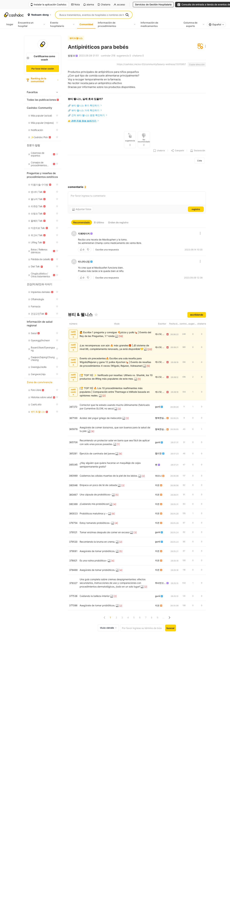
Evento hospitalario (57, 24)
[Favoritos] (96, 315)
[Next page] (169, 617)
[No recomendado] (88, 249)
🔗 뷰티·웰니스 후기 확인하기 (83, 105)
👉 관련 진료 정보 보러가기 (82, 120)
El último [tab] (99, 222)
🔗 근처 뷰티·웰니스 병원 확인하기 (86, 115)
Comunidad (86, 24)
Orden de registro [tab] (118, 222)
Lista (199, 160)
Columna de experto (190, 24)
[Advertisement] (137, 174)
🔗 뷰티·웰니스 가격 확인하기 (83, 110)
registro (196, 209)
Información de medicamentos (149, 24)
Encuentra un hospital (26, 24)
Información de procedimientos (107, 24)
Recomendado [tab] (81, 222)
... (163, 617)
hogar (9, 24)
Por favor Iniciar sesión (42, 68)
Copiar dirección (197, 64)
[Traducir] (200, 46)
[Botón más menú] (204, 46)
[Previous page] (104, 617)
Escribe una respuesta (107, 249)
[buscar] (127, 14)
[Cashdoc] (14, 14)
